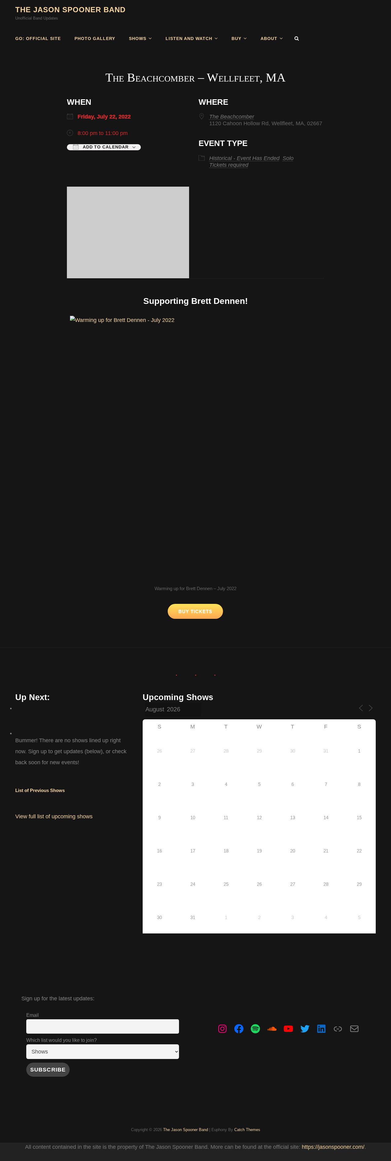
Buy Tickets (195, 611)
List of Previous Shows (40, 790)
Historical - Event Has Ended (244, 158)
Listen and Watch (189, 38)
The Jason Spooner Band (70, 9)
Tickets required (228, 165)
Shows (137, 38)
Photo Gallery (95, 38)
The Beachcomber (231, 117)
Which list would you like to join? (61, 1040)
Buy (236, 38)
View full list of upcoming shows (54, 816)
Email (32, 1015)
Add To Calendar (105, 146)
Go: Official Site (38, 38)
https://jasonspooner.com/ (333, 1147)
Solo (288, 158)
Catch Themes (247, 1129)
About (269, 38)
